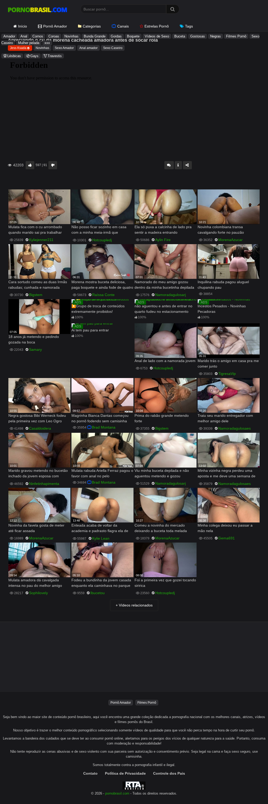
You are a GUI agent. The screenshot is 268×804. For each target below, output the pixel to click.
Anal (23, 36)
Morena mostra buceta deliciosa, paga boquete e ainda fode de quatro (102, 284)
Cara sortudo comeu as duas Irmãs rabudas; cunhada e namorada (37, 284)
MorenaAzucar (230, 240)
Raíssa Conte (103, 295)
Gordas (116, 36)
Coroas (53, 36)
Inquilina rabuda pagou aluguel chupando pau (223, 284)
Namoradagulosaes (234, 428)
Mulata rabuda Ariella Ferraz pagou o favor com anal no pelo (102, 473)
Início (22, 26)
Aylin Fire (163, 240)
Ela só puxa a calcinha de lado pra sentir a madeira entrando (163, 229)
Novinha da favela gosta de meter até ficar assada (36, 528)
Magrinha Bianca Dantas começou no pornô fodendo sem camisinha (100, 418)
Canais (123, 26)
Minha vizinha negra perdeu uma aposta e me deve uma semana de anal (226, 473)
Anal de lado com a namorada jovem (165, 361)
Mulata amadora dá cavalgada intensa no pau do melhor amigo (35, 583)
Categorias (92, 26)
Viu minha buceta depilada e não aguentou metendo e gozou (162, 473)
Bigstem (35, 295)
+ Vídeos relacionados (134, 605)
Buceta (179, 36)
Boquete (133, 36)
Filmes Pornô (236, 36)
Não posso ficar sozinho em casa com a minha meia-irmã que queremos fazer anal (98, 230)
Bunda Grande (94, 36)
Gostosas (197, 36)
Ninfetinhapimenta (44, 484)
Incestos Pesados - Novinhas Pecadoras (222, 309)
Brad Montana (103, 427)
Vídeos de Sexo (157, 36)
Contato (90, 773)
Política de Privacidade (125, 773)
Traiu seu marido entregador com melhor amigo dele (225, 418)
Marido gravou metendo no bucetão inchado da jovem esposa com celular (38, 473)
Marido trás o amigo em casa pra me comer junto (228, 363)
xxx (47, 43)
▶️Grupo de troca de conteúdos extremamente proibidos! (98, 309)
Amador (9, 36)
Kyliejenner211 (41, 240)
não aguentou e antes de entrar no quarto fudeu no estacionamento (163, 309)
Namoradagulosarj (170, 295)
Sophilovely (38, 593)
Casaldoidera (40, 428)
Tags (189, 26)
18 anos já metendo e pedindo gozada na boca (33, 339)
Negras (215, 36)
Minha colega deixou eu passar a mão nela (225, 528)
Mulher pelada (28, 43)
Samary (35, 349)
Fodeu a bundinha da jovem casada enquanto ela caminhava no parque (101, 583)
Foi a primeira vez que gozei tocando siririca (165, 583)
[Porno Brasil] (37, 10)
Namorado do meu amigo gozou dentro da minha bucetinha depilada (164, 284)
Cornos (37, 36)
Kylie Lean (100, 538)
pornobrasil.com (117, 793)
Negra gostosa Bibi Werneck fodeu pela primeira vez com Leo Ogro (37, 418)
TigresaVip (227, 373)
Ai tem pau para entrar (90, 330)
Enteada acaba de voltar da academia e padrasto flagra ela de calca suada (99, 528)
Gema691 (226, 538)
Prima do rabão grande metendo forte (162, 418)
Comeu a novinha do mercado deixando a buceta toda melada (161, 528)
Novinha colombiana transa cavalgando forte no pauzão (221, 229)
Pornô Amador (55, 26)
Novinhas (71, 36)
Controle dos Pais (169, 773)
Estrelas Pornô (156, 26)
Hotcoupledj (102, 240)
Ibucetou (97, 593)
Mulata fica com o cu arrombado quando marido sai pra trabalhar (35, 229)
